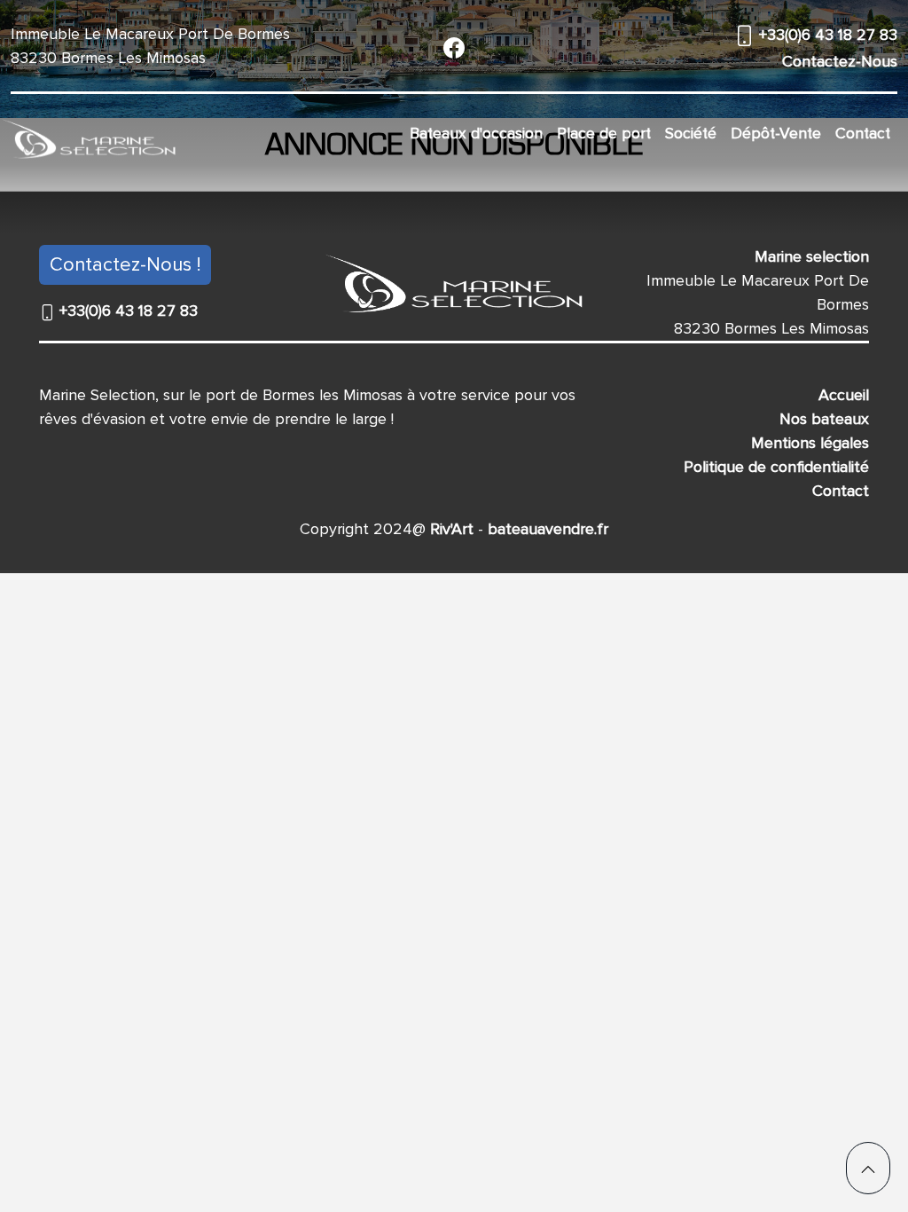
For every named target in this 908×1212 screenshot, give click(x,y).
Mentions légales (810, 443)
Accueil (843, 395)
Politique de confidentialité (776, 466)
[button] (868, 1168)
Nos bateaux (824, 419)
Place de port (604, 133)
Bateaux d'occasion (476, 133)
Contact (862, 133)
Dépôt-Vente (776, 133)
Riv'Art (450, 529)
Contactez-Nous (839, 61)
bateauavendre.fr (545, 529)
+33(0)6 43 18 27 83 (826, 34)
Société (690, 133)
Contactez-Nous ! (125, 265)
